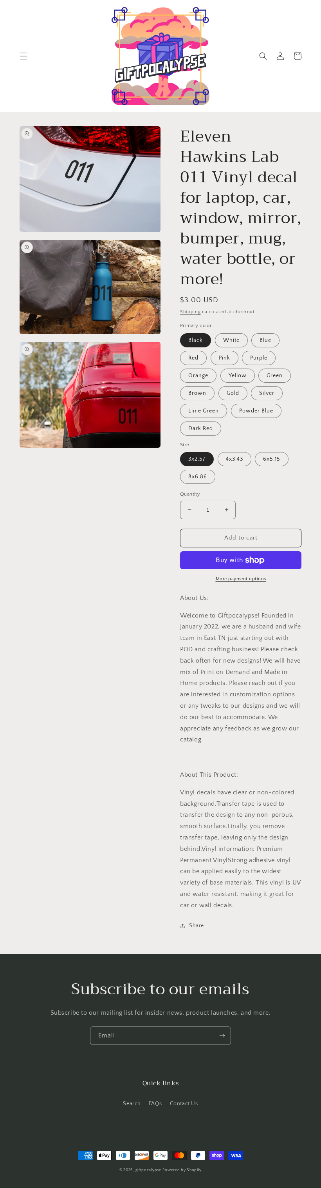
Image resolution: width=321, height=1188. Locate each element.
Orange (198, 375)
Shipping (190, 311)
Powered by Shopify (182, 1170)
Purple (258, 358)
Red (193, 358)
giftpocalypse (148, 1170)
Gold (233, 393)
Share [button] (196, 926)
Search (132, 1104)
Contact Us (184, 1104)
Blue (265, 340)
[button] (23, 56)
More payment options (241, 578)
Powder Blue (256, 411)
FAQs (155, 1104)
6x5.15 (271, 459)
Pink (224, 358)
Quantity (190, 494)
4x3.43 (234, 459)
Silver (266, 393)
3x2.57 (197, 459)
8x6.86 (197, 477)
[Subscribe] (222, 1035)
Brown (197, 393)
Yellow (238, 375)
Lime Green (203, 411)
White (231, 340)
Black (195, 340)
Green (275, 375)
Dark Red (200, 428)
